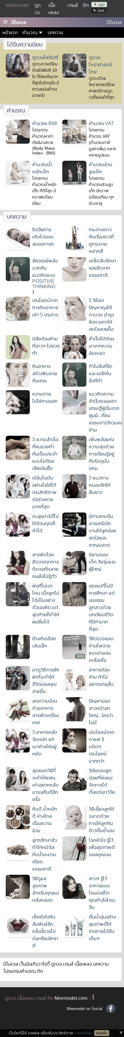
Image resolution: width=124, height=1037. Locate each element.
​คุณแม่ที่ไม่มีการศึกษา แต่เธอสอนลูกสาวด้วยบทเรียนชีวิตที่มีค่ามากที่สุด (102, 607)
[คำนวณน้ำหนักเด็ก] (18, 183)
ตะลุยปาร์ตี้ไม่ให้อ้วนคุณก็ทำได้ (45, 523)
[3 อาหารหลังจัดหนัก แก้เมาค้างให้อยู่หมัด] (18, 750)
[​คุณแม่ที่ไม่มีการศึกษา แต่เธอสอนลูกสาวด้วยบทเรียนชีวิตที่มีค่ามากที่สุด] (74, 604)
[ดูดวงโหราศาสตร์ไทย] (74, 76)
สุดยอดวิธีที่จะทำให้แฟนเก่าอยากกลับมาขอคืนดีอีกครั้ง (45, 785)
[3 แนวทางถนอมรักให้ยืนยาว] (74, 496)
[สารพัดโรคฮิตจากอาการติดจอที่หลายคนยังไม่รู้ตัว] (18, 573)
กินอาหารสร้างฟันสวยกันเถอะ (44, 373)
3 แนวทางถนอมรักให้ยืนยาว (99, 485)
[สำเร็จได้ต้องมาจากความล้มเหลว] (74, 357)
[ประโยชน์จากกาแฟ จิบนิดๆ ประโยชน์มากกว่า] (74, 750)
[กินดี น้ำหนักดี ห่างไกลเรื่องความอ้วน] (18, 827)
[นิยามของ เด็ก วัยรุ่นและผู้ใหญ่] (74, 573)
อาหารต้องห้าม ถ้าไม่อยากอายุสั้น (101, 677)
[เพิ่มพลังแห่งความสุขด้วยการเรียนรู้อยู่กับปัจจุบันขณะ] (74, 458)
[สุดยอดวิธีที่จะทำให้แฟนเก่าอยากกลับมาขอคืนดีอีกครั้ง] (18, 789)
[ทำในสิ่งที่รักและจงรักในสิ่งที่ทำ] (74, 384)
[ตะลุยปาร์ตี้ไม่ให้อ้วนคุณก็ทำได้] (18, 534)
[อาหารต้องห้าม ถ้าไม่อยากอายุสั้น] (74, 688)
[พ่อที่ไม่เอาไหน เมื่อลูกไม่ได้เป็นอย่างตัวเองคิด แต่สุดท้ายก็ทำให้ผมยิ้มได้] (18, 604)
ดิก (86, 5)
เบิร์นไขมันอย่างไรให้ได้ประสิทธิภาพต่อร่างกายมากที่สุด (44, 492)
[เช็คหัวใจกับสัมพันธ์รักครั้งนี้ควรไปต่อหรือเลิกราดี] (18, 935)
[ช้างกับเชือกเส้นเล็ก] (18, 657)
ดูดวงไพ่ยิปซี (45, 57)
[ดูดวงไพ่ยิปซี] (18, 76)
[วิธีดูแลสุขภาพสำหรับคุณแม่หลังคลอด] (18, 897)
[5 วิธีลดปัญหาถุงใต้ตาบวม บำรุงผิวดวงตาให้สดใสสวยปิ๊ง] (74, 318)
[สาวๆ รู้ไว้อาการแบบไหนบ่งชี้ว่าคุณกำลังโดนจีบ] (74, 897)
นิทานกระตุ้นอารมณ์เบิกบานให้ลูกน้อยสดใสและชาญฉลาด (102, 531)
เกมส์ (73, 5)
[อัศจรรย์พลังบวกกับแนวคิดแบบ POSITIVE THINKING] (18, 279)
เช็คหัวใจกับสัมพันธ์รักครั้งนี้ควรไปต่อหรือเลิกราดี (45, 931)
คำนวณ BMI (44, 123)
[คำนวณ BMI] (18, 142)
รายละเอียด (83, 1033)
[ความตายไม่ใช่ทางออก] (18, 412)
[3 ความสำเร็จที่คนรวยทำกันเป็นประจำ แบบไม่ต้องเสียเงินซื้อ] (18, 458)
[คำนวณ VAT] (74, 142)
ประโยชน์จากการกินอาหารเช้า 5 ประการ (45, 307)
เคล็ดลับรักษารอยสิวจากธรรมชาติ (102, 268)
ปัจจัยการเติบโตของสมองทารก (43, 237)
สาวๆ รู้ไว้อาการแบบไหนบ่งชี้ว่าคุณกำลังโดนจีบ (102, 893)
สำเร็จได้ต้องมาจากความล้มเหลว (101, 346)
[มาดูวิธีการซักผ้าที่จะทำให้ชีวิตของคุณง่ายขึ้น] (18, 688)
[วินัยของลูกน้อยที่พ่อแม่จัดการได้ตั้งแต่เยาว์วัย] (74, 789)
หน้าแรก (10, 32)
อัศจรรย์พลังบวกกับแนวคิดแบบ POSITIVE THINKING (44, 273)
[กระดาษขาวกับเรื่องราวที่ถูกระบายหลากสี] (74, 248)
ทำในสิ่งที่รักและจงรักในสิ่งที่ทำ (100, 373)
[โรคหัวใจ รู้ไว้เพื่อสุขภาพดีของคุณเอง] (74, 858)
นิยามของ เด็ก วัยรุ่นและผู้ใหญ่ (102, 562)
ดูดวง (10, 998)
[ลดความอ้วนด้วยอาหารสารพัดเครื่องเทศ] (18, 719)
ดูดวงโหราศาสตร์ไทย (100, 64)
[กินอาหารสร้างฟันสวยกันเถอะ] (18, 384)
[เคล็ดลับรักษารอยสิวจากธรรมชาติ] (74, 279)
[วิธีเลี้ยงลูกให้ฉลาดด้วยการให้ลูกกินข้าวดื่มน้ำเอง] (74, 827)
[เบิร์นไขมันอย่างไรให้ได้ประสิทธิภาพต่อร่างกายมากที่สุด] (18, 496)
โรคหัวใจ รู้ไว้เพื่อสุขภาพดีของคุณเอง (102, 847)
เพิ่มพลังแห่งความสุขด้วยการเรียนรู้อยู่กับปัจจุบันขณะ (101, 454)
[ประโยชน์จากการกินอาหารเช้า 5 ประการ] (18, 318)
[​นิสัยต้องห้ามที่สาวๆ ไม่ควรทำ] (18, 357)
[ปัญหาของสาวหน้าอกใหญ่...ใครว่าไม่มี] (74, 719)
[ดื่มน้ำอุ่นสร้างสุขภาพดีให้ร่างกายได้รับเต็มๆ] (74, 935)
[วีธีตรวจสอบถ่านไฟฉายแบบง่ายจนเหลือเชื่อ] (74, 657)
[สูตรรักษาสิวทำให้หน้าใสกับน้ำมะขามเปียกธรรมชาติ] (18, 858)
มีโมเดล (18, 22)
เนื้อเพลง (26, 998)
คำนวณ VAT (101, 123)
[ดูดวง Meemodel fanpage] (110, 1008)
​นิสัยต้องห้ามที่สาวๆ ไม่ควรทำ (46, 346)
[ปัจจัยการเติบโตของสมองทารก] (18, 248)
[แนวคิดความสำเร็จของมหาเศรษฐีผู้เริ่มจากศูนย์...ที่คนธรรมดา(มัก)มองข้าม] (74, 412)
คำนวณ (30, 32)
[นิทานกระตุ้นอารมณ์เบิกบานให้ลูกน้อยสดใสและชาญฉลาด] (74, 534)
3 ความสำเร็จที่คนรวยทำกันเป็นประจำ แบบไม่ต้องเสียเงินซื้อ (45, 454)
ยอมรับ (101, 1033)
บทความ (55, 32)
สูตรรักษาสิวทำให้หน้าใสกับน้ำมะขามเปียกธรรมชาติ (44, 854)
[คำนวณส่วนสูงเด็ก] (74, 183)
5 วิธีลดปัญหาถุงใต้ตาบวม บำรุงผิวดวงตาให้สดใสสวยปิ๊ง (101, 315)
